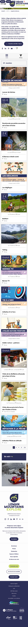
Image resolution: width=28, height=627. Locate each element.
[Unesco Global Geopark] (15, 618)
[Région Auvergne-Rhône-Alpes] (9, 610)
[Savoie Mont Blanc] (22, 610)
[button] (17, 48)
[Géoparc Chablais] (8, 618)
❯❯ (25, 447)
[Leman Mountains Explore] (19, 4)
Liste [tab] (7, 57)
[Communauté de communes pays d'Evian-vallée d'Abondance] (14, 603)
